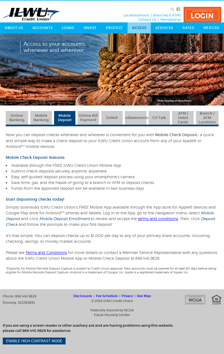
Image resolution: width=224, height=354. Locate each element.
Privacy (127, 296)
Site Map (144, 296)
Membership (170, 19)
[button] (202, 14)
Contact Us (147, 19)
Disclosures (82, 296)
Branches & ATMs (167, 15)
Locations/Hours (136, 15)
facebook (178, 9)
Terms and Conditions (46, 252)
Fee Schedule (107, 296)
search (173, 9)
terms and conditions (158, 218)
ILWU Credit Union (31, 14)
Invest (90, 28)
